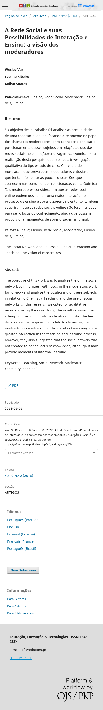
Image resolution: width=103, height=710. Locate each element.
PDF (14, 385)
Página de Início (16, 16)
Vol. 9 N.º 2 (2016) (64, 16)
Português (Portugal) (24, 520)
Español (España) (21, 534)
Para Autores (16, 606)
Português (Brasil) (21, 548)
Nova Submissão (23, 570)
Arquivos (39, 16)
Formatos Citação (20, 453)
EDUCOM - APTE (21, 658)
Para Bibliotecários (20, 613)
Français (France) (21, 541)
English (13, 527)
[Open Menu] (5, 5)
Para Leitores (16, 599)
